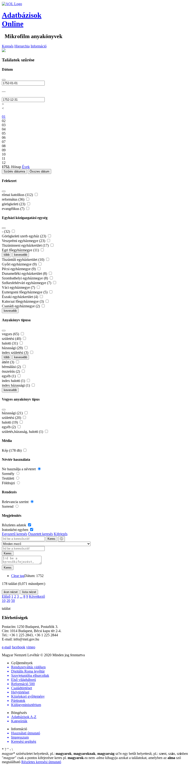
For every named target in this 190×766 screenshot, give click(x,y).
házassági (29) (13, 348)
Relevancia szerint (15, 502)
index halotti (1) (14, 381)
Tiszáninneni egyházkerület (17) (26, 245)
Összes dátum (39, 171)
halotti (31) (10, 343)
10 (4, 601)
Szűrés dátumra (14, 171)
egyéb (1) (9, 376)
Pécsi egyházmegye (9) (19, 269)
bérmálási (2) (12, 367)
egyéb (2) (9, 427)
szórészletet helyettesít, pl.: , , (58, 754)
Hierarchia (22, 46)
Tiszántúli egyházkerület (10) (23, 260)
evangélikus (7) (13, 209)
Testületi (8, 478)
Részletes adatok (14, 525)
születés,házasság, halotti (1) (23, 432)
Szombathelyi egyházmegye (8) (25, 278)
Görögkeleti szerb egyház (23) (24, 236)
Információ (39, 46)
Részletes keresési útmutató (41, 762)
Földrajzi (9, 483)
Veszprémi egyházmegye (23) (24, 241)
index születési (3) (15, 353)
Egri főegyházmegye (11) (21, 250)
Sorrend (8, 506)
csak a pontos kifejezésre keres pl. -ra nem (49, 758)
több (7, 254)
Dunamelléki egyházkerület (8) (25, 273)
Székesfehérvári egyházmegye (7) (27, 283)
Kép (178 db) (12, 450)
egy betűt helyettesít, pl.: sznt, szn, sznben (151, 754)
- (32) (6, 231)
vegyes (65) (11, 334)
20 (8, 601)
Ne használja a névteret (19, 469)
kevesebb (20, 254)
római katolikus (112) (18, 195)
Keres (51, 539)
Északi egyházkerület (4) (20, 297)
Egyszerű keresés (14, 534)
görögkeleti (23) (14, 204)
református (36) (13, 199)
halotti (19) (10, 422)
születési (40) (12, 339)
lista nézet (29, 592)
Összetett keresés (40, 534)
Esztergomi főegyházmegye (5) (25, 292)
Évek (26, 167)
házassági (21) (13, 413)
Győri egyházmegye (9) (20, 264)
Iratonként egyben (15, 530)
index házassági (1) (16, 385)
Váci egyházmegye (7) (19, 287)
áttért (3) (8, 362)
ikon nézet (11, 592)
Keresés (7, 46)
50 (13, 601)
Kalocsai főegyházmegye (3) (23, 301)
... (21, 596)
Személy (8, 474)
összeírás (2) (11, 371)
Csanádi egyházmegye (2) (21, 306)
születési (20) (12, 418)
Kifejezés (60, 534)
